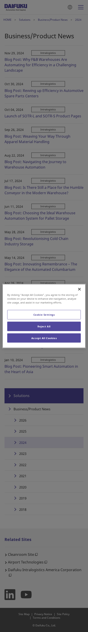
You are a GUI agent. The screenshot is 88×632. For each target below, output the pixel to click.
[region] (44, 316)
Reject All (44, 326)
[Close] (79, 289)
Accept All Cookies (44, 338)
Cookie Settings (44, 314)
